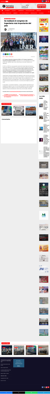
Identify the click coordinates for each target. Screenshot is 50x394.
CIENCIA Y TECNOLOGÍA (6, 13)
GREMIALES (38, 10)
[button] (48, 11)
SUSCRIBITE (7, 10)
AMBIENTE (15, 13)
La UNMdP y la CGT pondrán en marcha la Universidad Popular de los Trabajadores (11, 95)
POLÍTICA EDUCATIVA (30, 10)
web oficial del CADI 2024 (15, 91)
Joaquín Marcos (12, 28)
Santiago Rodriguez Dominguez (30, 353)
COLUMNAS (41, 13)
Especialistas (34, 13)
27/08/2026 (42, 351)
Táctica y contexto (24, 13)
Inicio (3, 56)
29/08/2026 (5, 351)
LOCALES (14, 10)
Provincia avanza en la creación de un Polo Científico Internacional (26, 95)
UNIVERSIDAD (21, 10)
